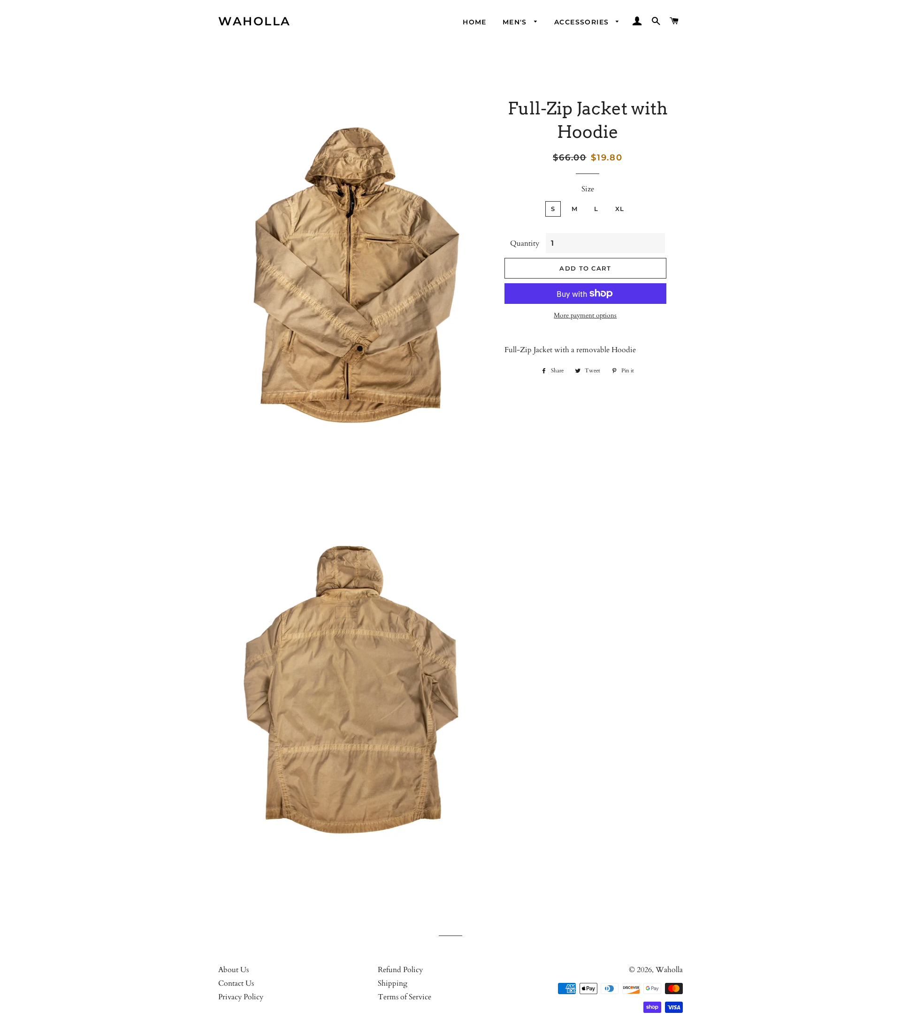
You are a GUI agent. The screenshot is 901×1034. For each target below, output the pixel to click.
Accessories (582, 22)
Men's (516, 22)
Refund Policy (400, 970)
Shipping (392, 983)
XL (620, 208)
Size (587, 189)
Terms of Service (404, 997)
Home (475, 22)
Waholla (254, 21)
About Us (233, 970)
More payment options (585, 315)
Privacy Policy (240, 997)
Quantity (524, 243)
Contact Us (236, 983)
